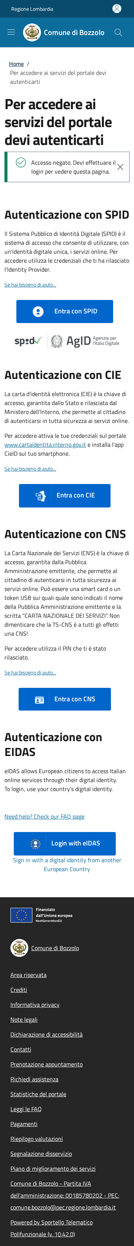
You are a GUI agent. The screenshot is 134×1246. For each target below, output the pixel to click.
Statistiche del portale (38, 1094)
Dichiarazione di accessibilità (46, 1034)
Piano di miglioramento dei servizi (53, 1168)
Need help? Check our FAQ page (44, 816)
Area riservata (28, 974)
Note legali (24, 1019)
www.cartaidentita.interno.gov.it (45, 444)
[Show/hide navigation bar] (11, 32)
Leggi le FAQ (26, 1108)
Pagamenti (24, 1123)
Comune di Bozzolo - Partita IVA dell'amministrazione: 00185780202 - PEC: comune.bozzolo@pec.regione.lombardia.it (64, 1195)
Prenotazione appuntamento (46, 1064)
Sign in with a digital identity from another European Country (67, 864)
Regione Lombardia (32, 9)
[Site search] (118, 32)
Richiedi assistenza (34, 1079)
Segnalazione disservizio (41, 1153)
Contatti (20, 1049)
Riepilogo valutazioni (36, 1138)
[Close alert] (120, 167)
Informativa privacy (35, 1004)
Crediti (18, 989)
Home (16, 63)
